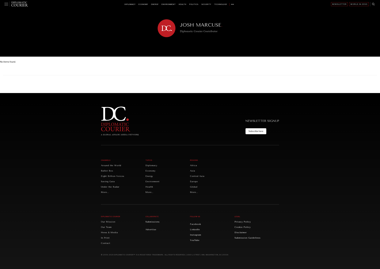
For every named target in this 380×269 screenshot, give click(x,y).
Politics (193, 4)
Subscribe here (255, 131)
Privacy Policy (243, 222)
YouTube (195, 240)
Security (206, 4)
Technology (220, 4)
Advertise (150, 229)
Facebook (195, 224)
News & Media (109, 232)
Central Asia (197, 176)
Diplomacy (130, 4)
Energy (155, 4)
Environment (169, 4)
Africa (193, 165)
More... (105, 192)
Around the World (111, 165)
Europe (194, 181)
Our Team (106, 227)
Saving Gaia (108, 181)
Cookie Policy (243, 227)
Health (182, 4)
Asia (192, 171)
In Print (105, 238)
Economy (143, 4)
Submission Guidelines (248, 238)
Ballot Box (107, 171)
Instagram (195, 235)
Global (193, 187)
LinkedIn (195, 229)
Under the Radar (110, 187)
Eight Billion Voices (112, 176)
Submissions (152, 222)
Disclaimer (241, 232)
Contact (105, 243)
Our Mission (108, 222)
